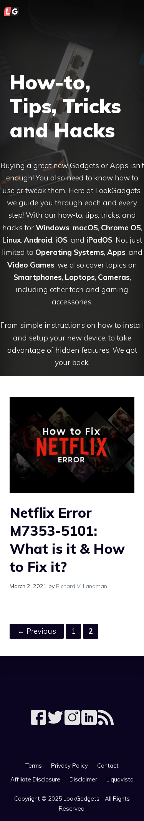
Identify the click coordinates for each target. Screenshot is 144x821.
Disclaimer (83, 779)
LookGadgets (81, 798)
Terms (33, 765)
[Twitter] (56, 723)
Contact (108, 765)
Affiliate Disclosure (35, 779)
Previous (36, 631)
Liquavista (120, 779)
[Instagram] (73, 723)
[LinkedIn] (89, 723)
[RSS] (106, 723)
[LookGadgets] (11, 11)
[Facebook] (39, 723)
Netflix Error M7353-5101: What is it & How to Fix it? (67, 539)
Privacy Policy (69, 765)
